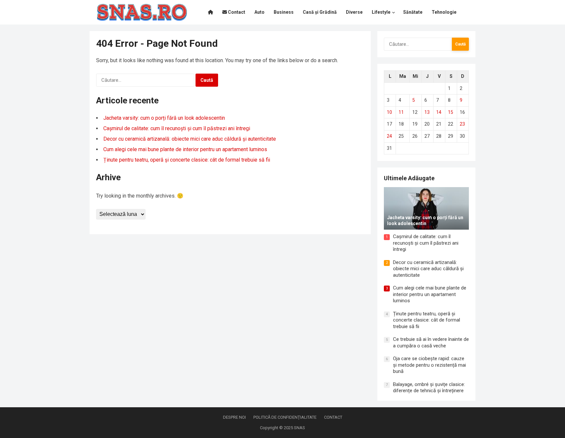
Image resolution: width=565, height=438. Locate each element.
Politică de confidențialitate (285, 417)
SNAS (299, 427)
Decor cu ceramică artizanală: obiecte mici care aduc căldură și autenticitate (189, 139)
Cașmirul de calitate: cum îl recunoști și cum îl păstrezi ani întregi (176, 128)
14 (438, 112)
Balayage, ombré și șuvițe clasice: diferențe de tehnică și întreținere (429, 387)
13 (427, 112)
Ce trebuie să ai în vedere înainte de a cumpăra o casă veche (431, 342)
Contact (333, 417)
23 (462, 124)
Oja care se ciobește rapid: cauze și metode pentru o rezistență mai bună (429, 365)
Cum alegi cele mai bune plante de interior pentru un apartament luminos (185, 149)
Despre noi (234, 417)
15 (450, 112)
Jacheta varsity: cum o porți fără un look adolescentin (164, 118)
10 (389, 112)
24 (389, 136)
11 (401, 112)
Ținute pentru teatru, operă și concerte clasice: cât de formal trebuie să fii (186, 160)
